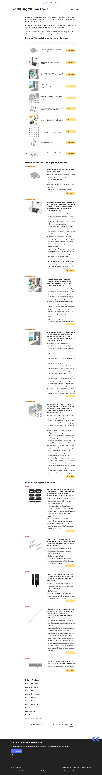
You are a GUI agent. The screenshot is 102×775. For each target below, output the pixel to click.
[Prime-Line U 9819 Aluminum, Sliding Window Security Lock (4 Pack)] (34, 50)
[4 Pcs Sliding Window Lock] (34, 142)
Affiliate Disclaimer (66, 767)
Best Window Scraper (32, 683)
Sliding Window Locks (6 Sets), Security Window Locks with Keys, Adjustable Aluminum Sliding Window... (51, 98)
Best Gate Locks (30, 711)
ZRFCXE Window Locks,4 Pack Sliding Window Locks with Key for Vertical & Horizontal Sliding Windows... (51, 62)
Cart (12, 757)
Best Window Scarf (31, 701)
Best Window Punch (31, 704)
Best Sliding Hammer (31, 708)
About (13, 755)
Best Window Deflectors (32, 694)
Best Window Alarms (31, 687)
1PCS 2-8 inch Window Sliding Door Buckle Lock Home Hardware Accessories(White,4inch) (61, 662)
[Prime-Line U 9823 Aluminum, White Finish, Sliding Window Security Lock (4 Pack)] (34, 153)
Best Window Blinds (31, 697)
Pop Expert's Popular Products (35, 718)
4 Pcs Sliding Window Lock (47, 142)
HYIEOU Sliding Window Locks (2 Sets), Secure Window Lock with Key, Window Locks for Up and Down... (52, 86)
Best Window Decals (31, 690)
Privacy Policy (76, 767)
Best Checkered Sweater (36, 724)
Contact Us (17, 751)
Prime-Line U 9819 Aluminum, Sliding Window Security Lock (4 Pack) (60, 170)
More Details (71, 50)
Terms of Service (86, 767)
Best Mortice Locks (31, 715)
